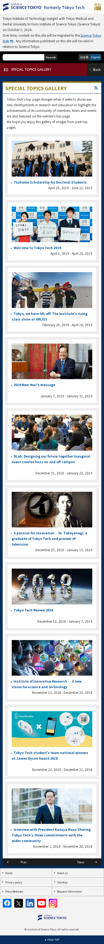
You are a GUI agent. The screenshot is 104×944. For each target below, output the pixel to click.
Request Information (69, 891)
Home (8, 873)
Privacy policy (13, 882)
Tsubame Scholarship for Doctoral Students (50, 182)
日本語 (84, 57)
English (95, 57)
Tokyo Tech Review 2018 (33, 610)
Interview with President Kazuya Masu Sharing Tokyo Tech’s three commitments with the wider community (51, 835)
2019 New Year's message (34, 384)
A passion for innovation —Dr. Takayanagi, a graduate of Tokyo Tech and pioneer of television (49, 538)
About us (62, 873)
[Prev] (27, 862)
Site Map (62, 882)
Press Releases (14, 891)
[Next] (76, 862)
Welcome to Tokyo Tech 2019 (37, 247)
